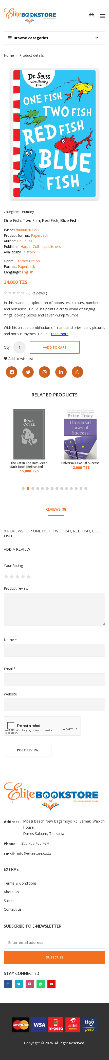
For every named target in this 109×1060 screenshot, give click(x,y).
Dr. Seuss (24, 240)
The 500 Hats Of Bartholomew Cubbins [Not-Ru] (78, 465)
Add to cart (55, 347)
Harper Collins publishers (41, 246)
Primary (28, 211)
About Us (11, 891)
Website (10, 694)
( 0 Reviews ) (36, 293)
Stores (9, 900)
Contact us (13, 909)
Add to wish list (20, 358)
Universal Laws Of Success (30, 463)
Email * (10, 668)
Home (9, 55)
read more (59, 333)
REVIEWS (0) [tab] (56, 509)
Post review (27, 750)
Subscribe (54, 957)
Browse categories (31, 37)
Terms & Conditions (20, 883)
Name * (10, 639)
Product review (16, 588)
